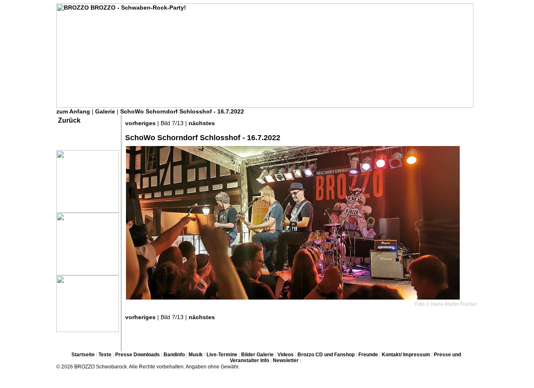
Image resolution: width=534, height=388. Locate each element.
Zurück (69, 120)
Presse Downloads (137, 355)
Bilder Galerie (257, 355)
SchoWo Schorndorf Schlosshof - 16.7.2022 (182, 111)
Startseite (83, 355)
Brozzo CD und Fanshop (326, 355)
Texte (104, 355)
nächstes (202, 123)
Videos (285, 355)
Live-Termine (222, 355)
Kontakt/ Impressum (406, 355)
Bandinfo (174, 355)
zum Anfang (73, 111)
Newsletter (286, 360)
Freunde (368, 355)
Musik (196, 355)
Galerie (105, 111)
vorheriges (140, 123)
